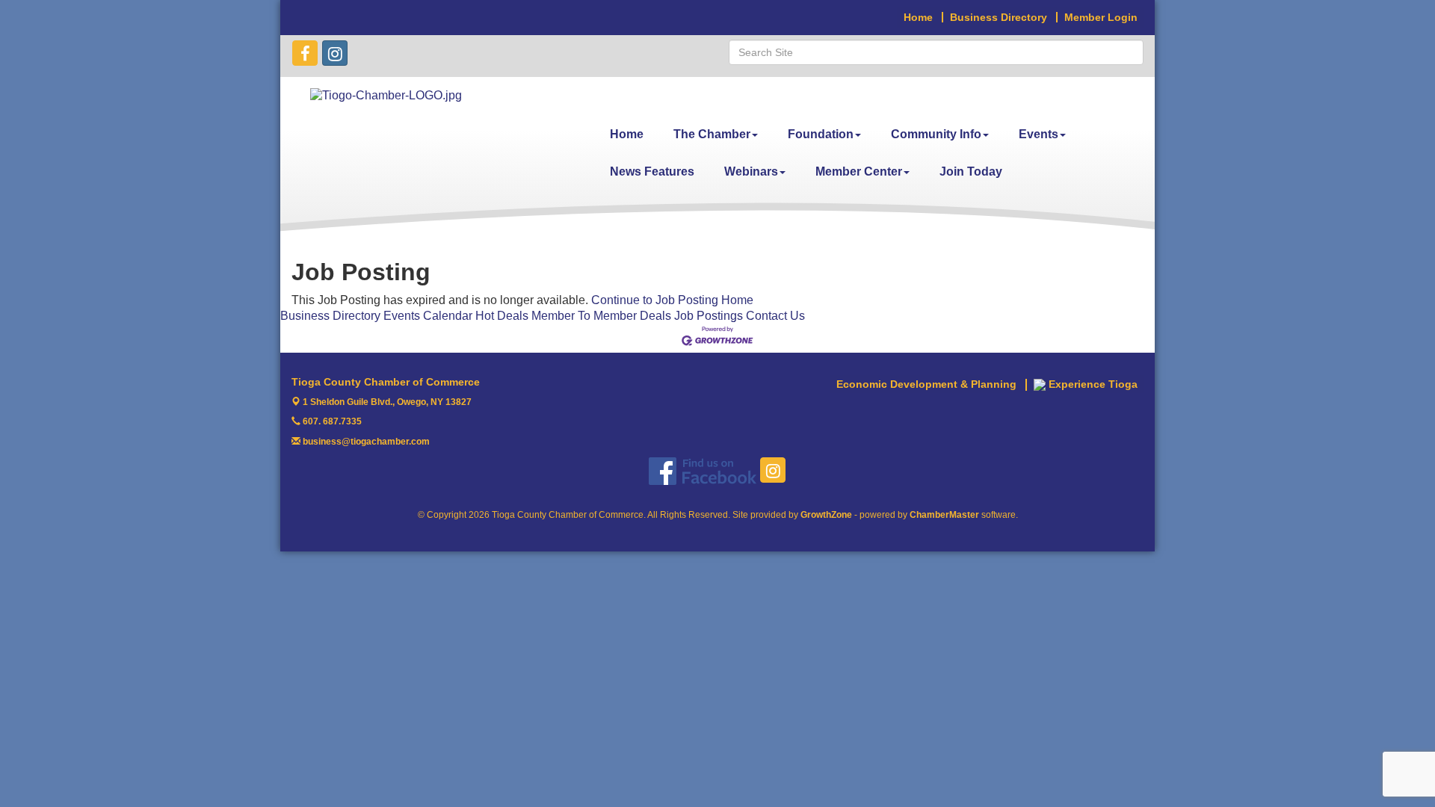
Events (1038, 134)
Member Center (858, 171)
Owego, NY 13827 (387, 402)
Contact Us (775, 315)
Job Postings (708, 315)
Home (627, 134)
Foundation (821, 134)
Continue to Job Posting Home (672, 300)
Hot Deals (501, 315)
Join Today (970, 171)
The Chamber (711, 134)
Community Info (936, 134)
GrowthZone (826, 515)
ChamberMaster (944, 515)
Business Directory (330, 315)
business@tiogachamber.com (365, 441)
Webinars (751, 171)
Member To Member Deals (601, 315)
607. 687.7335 (331, 421)
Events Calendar (427, 315)
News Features (652, 171)
